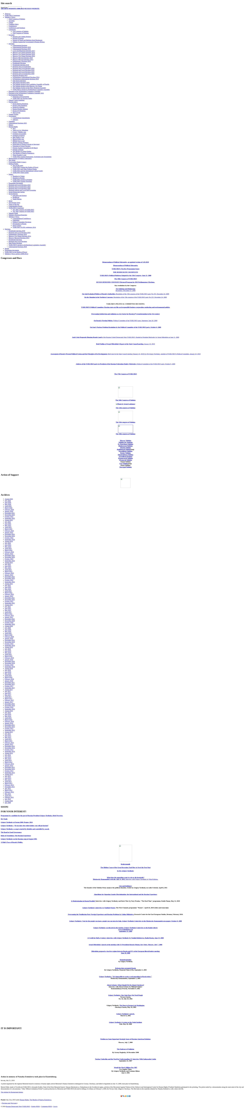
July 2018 (8, 670)
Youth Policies (17, 199)
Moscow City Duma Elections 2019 (24, 54)
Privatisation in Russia (19, 224)
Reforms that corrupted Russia (125, 968)
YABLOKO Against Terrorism (22, 181)
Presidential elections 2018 (21, 65)
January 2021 (9, 617)
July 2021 (8, 607)
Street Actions (17, 225)
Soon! (10, 201)
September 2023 (10, 561)
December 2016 (10, 704)
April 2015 (8, 739)
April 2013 (8, 781)
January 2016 (9, 723)
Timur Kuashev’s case (19, 155)
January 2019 (9, 659)
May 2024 (8, 546)
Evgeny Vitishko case (19, 132)
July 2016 (8, 712)
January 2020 (9, 638)
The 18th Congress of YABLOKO (23, 210)
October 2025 (9, 516)
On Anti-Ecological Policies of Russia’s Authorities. (99, 294)
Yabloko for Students (126, 442)
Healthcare (16, 197)
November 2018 (10, 663)
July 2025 (8, 522)
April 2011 (8, 795)
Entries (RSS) (35, 1106)
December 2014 (10, 746)
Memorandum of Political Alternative (20, 158)
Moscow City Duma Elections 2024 (24, 56)
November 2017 (10, 684)
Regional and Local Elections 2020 (23, 74)
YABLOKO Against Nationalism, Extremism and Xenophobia (32, 157)
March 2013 (8, 783)
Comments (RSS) (46, 1106)
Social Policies (13, 194)
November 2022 (10, 578)
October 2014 (9, 750)
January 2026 (9, 511)
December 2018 (10, 661)
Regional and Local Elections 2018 (23, 70)
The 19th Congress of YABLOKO (23, 211)
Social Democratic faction (17, 192)
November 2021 (10, 599)
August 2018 (9, 668)
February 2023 (9, 573)
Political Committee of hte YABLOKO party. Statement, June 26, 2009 (135, 320)
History (11, 125)
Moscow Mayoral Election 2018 (23, 58)
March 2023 (8, 571)
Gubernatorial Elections (20, 45)
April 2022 (8, 591)
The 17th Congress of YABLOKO (125, 374)
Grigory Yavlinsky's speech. (125, 1014)
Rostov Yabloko (125, 453)
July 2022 (8, 585)
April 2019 (8, 654)
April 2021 (8, 612)
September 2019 (10, 645)
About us (7, 14)
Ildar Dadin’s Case (18, 137)
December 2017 (10, 682)
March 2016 (8, 720)
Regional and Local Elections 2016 (23, 68)
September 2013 (10, 773)
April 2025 (8, 527)
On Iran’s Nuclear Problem (99, 327)
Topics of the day (14, 204)
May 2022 (8, 589)
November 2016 (10, 705)
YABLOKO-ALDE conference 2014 (24, 227)
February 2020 (9, 637)
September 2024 (10, 539)
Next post (14, 1103)
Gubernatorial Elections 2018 (22, 47)
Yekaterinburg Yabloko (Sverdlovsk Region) (125, 455)
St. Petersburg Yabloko (125, 444)
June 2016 (8, 714)
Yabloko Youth (13, 213)
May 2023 (8, 568)
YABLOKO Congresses (12, 15)
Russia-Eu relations (19, 107)
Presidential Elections (19, 63)
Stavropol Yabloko (125, 467)
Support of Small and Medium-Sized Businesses (27, 40)
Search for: (4, 7)
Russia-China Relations (20, 105)
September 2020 (10, 624)
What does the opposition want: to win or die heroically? (125, 877)
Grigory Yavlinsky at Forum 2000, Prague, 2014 (17, 822)
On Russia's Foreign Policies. (103, 320)
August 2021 (9, 605)
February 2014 (9, 764)
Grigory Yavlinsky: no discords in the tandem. (108, 928)
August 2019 (9, 647)
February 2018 (9, 679)
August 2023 (9, 562)
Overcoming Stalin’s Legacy (17, 162)
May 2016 (8, 716)
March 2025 (8, 529)
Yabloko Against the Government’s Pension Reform (29, 42)
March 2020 (8, 635)
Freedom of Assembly (19, 134)
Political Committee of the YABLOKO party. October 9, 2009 (156, 364)
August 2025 (9, 520)
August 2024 (9, 541)
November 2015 (10, 727)
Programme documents (16, 183)
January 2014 (9, 765)
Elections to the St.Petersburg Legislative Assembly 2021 (26, 93)
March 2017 (8, 698)
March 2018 (8, 677)
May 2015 (8, 737)
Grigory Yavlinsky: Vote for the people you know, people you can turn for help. (95, 921)
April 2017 (8, 697)
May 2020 (8, 631)
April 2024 (8, 548)
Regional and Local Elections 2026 (19, 188)
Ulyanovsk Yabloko (125, 460)
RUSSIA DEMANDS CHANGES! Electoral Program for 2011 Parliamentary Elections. (125, 282)
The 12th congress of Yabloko (125, 408)
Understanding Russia (15, 206)
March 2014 (8, 762)
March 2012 (8, 790)
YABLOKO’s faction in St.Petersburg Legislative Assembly (31, 89)
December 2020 (10, 619)
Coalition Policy (14, 24)
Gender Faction (13, 114)
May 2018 (8, 674)
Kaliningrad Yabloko (124, 449)
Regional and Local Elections (22, 66)
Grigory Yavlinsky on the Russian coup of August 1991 (19, 839)
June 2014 (8, 757)
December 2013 (10, 767)
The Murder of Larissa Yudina (22, 151)
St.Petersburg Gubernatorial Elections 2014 (26, 77)
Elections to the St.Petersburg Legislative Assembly (24, 91)
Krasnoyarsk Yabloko (125, 458)
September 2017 (10, 688)
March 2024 (8, 550)
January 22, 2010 (125, 344)
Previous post (6, 1103)
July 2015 (8, 734)
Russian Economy (18, 38)
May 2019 (8, 652)
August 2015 (9, 732)
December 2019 (10, 640)
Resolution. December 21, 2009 (125, 290)
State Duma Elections (19, 81)
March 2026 (8, 508)
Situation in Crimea (19, 176)
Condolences (13, 26)
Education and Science (20, 195)
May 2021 (8, 610)
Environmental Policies (16, 95)
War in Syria (16, 112)
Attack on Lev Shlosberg (20, 130)
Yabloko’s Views (10, 17)
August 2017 (9, 690)
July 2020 (8, 628)
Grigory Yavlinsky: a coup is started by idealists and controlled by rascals (25, 829)
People (7, 248)
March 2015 (8, 741)
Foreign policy (13, 102)
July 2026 (8, 501)
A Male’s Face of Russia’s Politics (12, 842)
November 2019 (10, 642)
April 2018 (8, 675)
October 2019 (9, 644)
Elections (11, 44)
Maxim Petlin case (18, 139)
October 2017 (9, 686)
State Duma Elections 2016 (21, 82)
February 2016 (9, 721)
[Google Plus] (121, 1096)
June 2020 (8, 629)
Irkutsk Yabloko (125, 448)
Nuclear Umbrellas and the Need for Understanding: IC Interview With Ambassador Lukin (125, 1059)
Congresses (12, 29)
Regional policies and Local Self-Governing (22, 190)
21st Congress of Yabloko (20, 31)
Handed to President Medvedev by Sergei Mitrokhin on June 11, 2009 (157, 337)
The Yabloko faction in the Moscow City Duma (27, 86)
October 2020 (9, 622)
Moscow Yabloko (125, 440)
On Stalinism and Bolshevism (125, 289)
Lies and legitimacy (125, 886)
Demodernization (125, 960)
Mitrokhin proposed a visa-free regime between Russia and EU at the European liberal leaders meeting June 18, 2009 (125, 952)
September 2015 (10, 730)
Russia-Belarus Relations (20, 104)
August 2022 (9, 584)
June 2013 (8, 778)
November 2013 (10, 769)
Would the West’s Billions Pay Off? (125, 1067)
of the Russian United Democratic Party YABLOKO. (118, 337)
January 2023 (9, 575)
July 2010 (8, 799)
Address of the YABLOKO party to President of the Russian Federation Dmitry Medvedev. (106, 364)
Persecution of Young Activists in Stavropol (26, 144)
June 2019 (8, 651)
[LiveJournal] (123, 1096)
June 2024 (8, 545)
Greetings (12, 121)
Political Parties (13, 164)
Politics (11, 174)
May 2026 (8, 504)
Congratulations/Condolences (22, 218)
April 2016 (8, 718)
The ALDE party (18, 165)
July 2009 (8, 803)
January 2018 (9, 681)
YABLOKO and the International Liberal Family (28, 171)
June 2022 (8, 587)
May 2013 (8, 780)
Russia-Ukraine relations (20, 109)
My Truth (4, 819)
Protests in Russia (18, 149)
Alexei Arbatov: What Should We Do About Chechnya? (125, 985)
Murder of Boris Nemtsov (21, 142)
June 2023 (8, 566)
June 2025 (8, 524)
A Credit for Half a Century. (97, 938)
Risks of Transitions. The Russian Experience (16, 835)
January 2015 (9, 744)
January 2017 (9, 702)
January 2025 (9, 532)
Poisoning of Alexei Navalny (21, 146)
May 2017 (8, 695)
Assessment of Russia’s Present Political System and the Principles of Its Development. (79, 354)
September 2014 (10, 751)
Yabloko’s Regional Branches (18, 215)
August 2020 (9, 626)
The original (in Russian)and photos (12, 1092)
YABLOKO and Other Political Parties (25, 169)
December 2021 (10, 598)
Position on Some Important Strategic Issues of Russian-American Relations (125, 1039)
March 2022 (8, 592)
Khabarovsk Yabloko (126, 446)
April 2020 (8, 633)
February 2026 (9, 509)
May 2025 (8, 525)
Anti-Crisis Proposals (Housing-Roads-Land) (87, 337)
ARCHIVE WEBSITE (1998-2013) (12, 8)
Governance (12, 116)
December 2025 (10, 513)
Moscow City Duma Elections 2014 (24, 52)
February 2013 (9, 785)
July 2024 (8, 543)
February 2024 (9, 552)
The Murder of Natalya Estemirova (23, 153)
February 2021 (9, 615)
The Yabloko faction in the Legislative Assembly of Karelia (31, 84)
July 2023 (8, 564)
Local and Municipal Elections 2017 (24, 51)
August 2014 (9, 753)
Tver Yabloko (123, 463)
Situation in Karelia (19, 178)
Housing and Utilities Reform (22, 36)
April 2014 (8, 760)
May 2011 (8, 794)
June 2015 (8, 735)
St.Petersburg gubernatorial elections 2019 (26, 79)
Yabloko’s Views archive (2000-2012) (16, 254)
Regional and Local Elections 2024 (19, 187)
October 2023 (9, 559)
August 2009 (9, 801)
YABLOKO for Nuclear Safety (22, 98)
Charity (11, 22)
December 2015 (10, 725)
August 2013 (9, 774)
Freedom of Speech (19, 135)
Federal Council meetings (16, 100)
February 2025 (9, 531)
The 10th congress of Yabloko (125, 434)
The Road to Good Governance (11, 832)
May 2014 (8, 758)
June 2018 (8, 672)
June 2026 (8, 502)
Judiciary (15, 119)
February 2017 (9, 700)
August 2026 (9, 499)
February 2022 (9, 594)
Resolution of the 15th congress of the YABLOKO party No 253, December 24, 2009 (142, 294)
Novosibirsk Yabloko (125, 451)
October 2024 (9, 538)
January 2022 (9, 596)
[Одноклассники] (126, 1096)
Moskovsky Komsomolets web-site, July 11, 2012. (109, 879)
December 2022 (10, 577)
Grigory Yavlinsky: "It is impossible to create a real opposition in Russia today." (125, 976)
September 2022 (10, 582)
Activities (12, 21)
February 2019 (9, 658)
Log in (55, 1106)
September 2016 (10, 709)
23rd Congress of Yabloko (21, 33)
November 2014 (10, 748)
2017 (14, 128)
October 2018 (9, 665)
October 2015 (9, 728)
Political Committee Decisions (22, 222)
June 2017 (8, 693)
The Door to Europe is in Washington (132, 1005)
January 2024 (9, 554)
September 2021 (10, 603)
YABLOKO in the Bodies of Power (16, 252)
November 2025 (10, 515)
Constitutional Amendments (21, 118)
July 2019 (8, 649)
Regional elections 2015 (20, 75)
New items (12, 160)
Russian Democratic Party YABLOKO (18, 1106)
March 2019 (8, 656)
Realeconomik (125, 864)
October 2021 (9, 601)
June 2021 (8, 608)
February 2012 (9, 792)
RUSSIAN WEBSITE (32, 8)
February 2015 (9, 742)
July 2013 (8, 776)
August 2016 (9, 711)
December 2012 (10, 787)
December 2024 (10, 534)
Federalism (16, 220)
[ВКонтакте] (130, 1096)
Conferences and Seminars (17, 28)
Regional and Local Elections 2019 (23, 72)
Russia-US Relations (19, 111)
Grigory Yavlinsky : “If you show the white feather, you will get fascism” (24, 825)
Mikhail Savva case (19, 141)
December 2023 (10, 555)
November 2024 (10, 536)
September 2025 (10, 518)
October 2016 (9, 707)
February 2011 (9, 797)
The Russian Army (14, 202)
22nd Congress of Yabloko (17, 19)
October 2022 (9, 580)
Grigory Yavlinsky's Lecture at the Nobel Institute (125, 1022)
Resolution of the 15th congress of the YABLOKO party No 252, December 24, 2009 (140, 297)
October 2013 (9, 771)
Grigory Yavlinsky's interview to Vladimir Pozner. (98, 908)
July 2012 (8, 788)
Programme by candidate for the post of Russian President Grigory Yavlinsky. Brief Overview (32, 815)
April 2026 (8, 506)
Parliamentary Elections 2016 (22, 61)
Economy (12, 35)
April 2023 (8, 569)
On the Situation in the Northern (95, 297)
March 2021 (8, 614)
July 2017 (8, 691)
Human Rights (13, 127)
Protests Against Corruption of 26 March (25, 148)
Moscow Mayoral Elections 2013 (23, 59)
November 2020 (10, 621)
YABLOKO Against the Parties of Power (25, 167)
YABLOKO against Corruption (22, 180)
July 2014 (8, 755)
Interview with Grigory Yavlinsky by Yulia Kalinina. (142, 879)
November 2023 (10, 557)
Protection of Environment (21, 97)
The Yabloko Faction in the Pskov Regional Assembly (29, 88)
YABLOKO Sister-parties (21, 172)
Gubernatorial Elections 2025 (22, 49)
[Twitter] (128, 1096)
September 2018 (10, 667)
